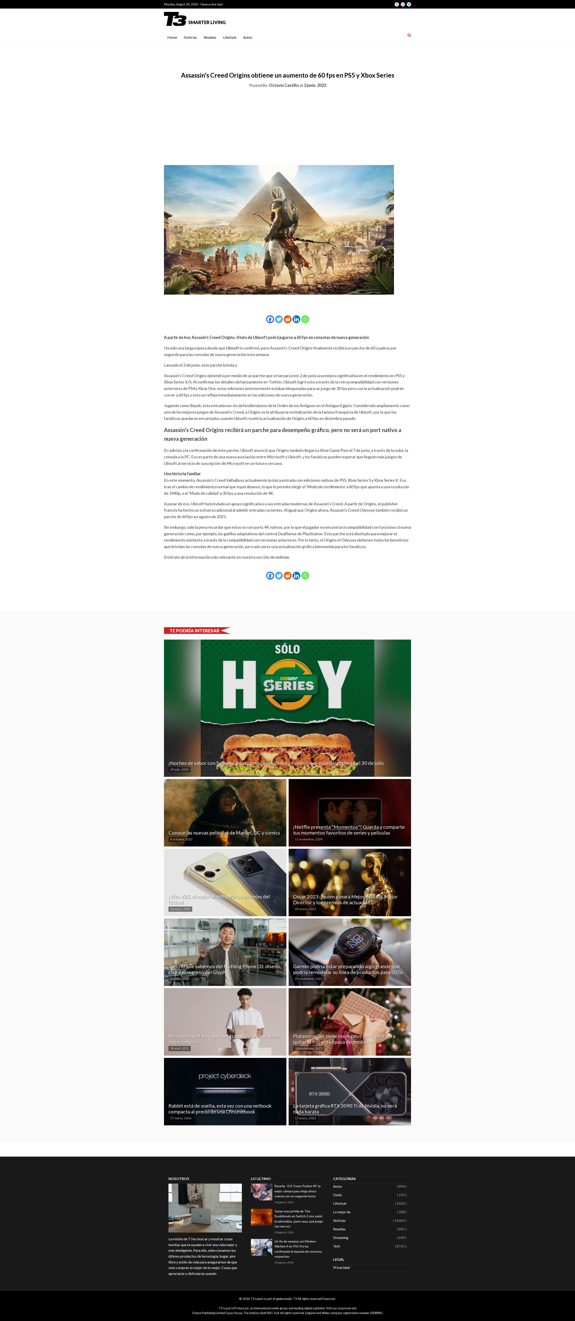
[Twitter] (279, 319)
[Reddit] (288, 319)
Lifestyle (229, 37)
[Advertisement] (287, 125)
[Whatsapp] (305, 319)
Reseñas (210, 37)
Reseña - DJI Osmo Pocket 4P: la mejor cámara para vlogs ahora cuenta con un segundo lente (297, 1191)
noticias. (282, 557)
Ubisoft (232, 347)
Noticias (190, 37)
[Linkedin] (296, 319)
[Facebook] (270, 319)
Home (172, 37)
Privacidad (341, 1267)
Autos (247, 37)
